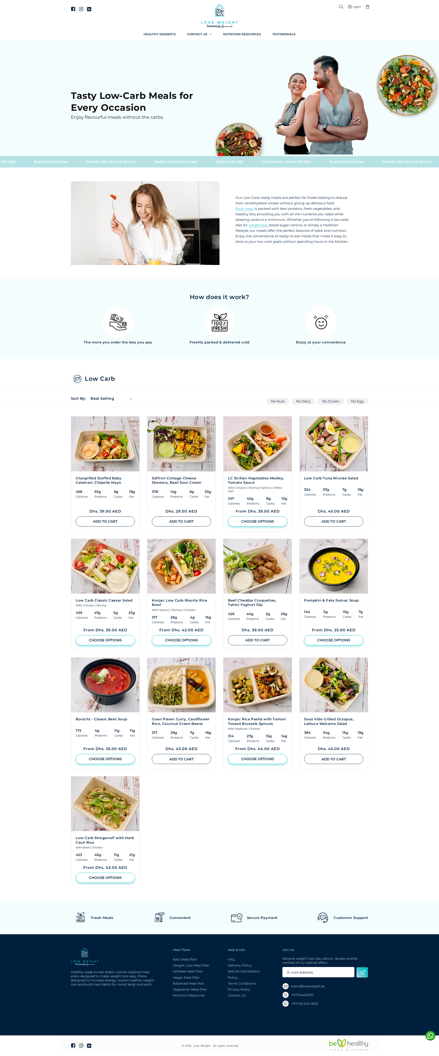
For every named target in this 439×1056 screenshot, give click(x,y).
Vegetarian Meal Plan (190, 989)
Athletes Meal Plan (188, 971)
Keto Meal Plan (185, 959)
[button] (199, 34)
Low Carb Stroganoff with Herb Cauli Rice (105, 840)
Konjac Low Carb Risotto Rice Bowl (179, 602)
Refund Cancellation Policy (244, 974)
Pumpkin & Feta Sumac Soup (331, 600)
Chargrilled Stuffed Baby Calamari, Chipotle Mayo (98, 480)
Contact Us (237, 995)
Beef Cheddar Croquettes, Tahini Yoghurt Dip (252, 602)
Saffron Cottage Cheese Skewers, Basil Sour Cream (177, 480)
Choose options (257, 521)
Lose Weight (202, 1045)
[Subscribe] (362, 972)
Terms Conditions (242, 983)
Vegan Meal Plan (186, 977)
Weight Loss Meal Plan (191, 965)
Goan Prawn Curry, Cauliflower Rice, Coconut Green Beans (180, 721)
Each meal (245, 208)
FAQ (231, 959)
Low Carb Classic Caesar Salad (104, 600)
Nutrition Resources (189, 995)
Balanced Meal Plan (188, 983)
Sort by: (78, 398)
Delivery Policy (240, 965)
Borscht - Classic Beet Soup (101, 719)
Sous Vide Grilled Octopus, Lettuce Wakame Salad (329, 721)
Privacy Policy (239, 989)
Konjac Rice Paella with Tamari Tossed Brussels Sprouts (257, 721)
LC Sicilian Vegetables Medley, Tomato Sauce (256, 480)
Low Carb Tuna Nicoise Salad (331, 478)
